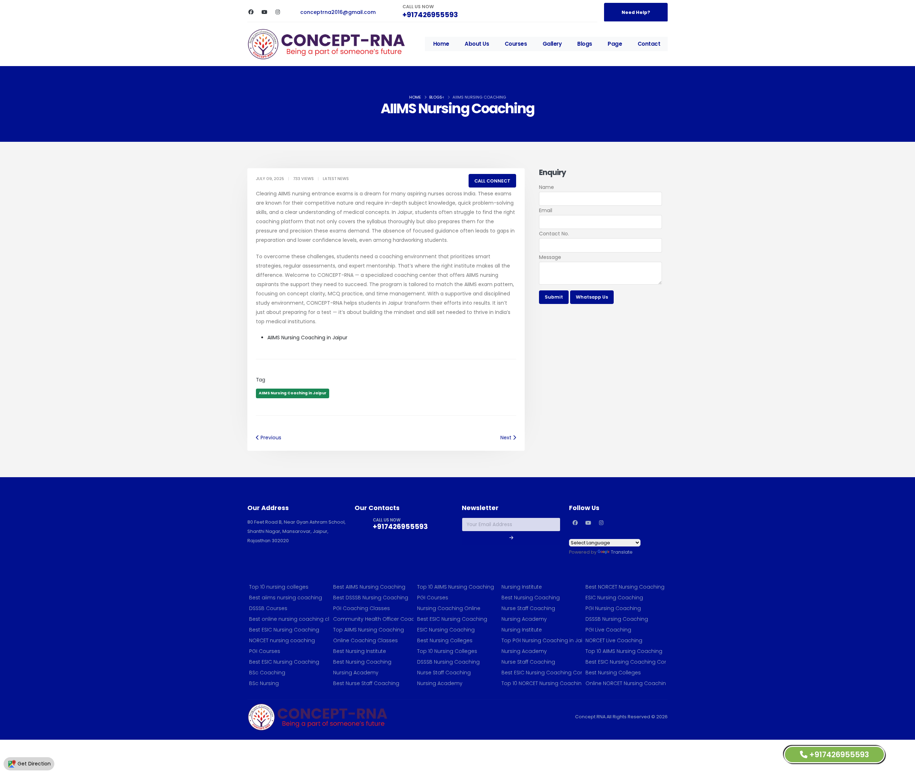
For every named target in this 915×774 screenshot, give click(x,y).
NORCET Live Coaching (613, 640)
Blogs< (436, 97)
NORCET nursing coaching (282, 640)
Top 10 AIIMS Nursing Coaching (455, 586)
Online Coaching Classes (365, 640)
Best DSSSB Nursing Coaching (370, 597)
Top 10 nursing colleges (278, 586)
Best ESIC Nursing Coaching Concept (541, 672)
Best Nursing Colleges (445, 640)
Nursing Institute (521, 586)
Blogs (584, 44)
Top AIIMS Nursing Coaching (368, 629)
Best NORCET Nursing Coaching (624, 586)
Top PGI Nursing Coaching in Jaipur (541, 640)
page (615, 44)
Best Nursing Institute (359, 651)
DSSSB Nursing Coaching (448, 661)
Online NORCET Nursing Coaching (625, 683)
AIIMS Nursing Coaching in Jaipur (292, 393)
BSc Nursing (264, 683)
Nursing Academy (356, 672)
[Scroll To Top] (902, 766)
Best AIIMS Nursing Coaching (369, 586)
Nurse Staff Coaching (444, 672)
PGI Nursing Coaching (613, 608)
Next (506, 437)
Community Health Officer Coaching (373, 619)
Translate (622, 552)
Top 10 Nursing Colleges (447, 651)
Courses (516, 44)
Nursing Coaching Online (448, 608)
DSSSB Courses (268, 608)
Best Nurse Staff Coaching (366, 683)
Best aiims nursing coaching (285, 597)
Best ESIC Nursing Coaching (284, 629)
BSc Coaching (267, 672)
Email (545, 210)
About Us (477, 44)
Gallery (552, 44)
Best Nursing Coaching (362, 661)
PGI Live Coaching (608, 629)
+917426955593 (430, 15)
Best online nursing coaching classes (289, 619)
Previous (270, 437)
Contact (649, 44)
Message (550, 257)
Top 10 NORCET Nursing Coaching (541, 683)
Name (546, 187)
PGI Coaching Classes (361, 608)
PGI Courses (264, 651)
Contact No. (554, 233)
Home (441, 44)
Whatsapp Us (592, 297)
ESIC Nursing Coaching (446, 629)
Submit (554, 297)
